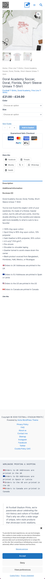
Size (4, 109)
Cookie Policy (15, 575)
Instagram (22, 440)
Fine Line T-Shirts (16, 68)
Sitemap (22, 436)
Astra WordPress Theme (28, 420)
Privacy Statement (27, 575)
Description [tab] (7, 183)
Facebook (22, 443)
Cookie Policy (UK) (22, 449)
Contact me (23, 433)
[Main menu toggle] (34, 4)
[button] (41, 528)
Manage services (22, 549)
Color (4, 100)
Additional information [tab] (12, 188)
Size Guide (6, 124)
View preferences (22, 570)
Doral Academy (24, 90)
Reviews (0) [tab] (7, 193)
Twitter (22, 446)
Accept (22, 556)
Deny (22, 563)
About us (22, 430)
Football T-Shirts (9, 90)
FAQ (22, 427)
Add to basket (28, 127)
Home (4, 68)
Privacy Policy (22, 424)
